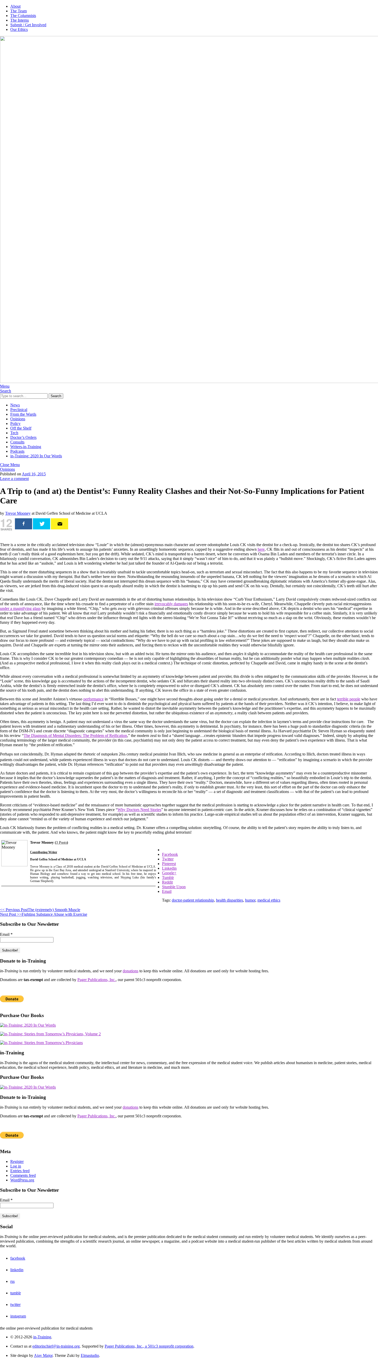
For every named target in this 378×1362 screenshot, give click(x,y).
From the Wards (23, 414)
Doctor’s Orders (23, 437)
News (15, 405)
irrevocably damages (171, 604)
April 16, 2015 (34, 474)
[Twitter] (41, 523)
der (6, 608)
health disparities (229, 900)
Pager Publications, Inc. (96, 979)
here (261, 549)
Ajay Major (43, 1355)
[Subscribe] (59, 523)
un (2, 608)
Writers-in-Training (25, 446)
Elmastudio (90, 1355)
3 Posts (61, 842)
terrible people (348, 699)
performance (93, 699)
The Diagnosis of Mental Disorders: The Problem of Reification (75, 735)
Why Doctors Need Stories (139, 809)
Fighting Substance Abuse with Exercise (43, 914)
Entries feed (20, 1171)
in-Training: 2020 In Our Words (36, 456)
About (15, 6)
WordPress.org (22, 1180)
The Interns (19, 20)
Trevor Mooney (18, 513)
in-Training (42, 1337)
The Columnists (23, 15)
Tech (14, 433)
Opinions (17, 419)
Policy (15, 423)
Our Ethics (19, 29)
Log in (15, 1166)
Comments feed (23, 1175)
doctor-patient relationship (193, 900)
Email (6, 934)
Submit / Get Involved (28, 25)
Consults (17, 442)
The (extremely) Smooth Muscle (40, 909)
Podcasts (17, 451)
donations (130, 971)
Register (17, 1161)
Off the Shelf (20, 428)
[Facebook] (23, 523)
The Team (18, 11)
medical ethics (268, 900)
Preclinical (18, 409)
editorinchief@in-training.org (56, 1346)
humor (250, 900)
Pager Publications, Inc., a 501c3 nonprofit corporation (149, 1346)
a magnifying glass (25, 608)
